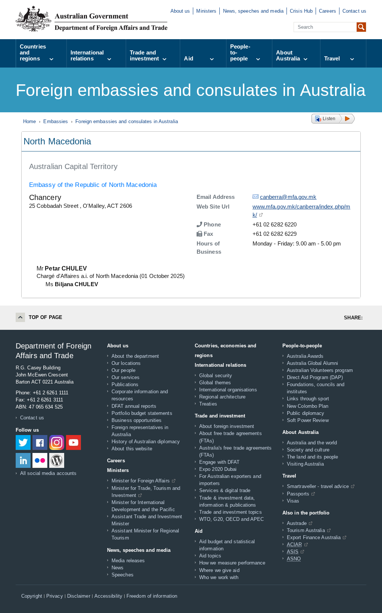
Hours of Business (209, 247)
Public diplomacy (306, 413)
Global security (215, 375)
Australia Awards (305, 356)
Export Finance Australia (314, 537)
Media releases (128, 560)
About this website (132, 448)
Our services (126, 377)
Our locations (126, 363)
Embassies (55, 121)
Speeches (123, 575)
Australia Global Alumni (312, 363)
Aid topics (210, 556)
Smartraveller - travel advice (318, 486)
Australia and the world (312, 442)
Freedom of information (151, 596)
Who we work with (219, 577)
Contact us (354, 11)
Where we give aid (219, 570)
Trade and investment (144, 55)
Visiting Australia (305, 464)
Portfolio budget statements (142, 413)
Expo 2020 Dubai (218, 469)
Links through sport (308, 398)
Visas (293, 501)
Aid (188, 58)
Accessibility (108, 596)
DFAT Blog (56, 460)
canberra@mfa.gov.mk (288, 197)
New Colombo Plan (308, 406)
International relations (87, 55)
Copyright (31, 596)
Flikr (39, 460)
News (117, 567)
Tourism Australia (306, 530)
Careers (327, 11)
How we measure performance (232, 563)
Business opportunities (137, 420)
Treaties (208, 404)
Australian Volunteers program (320, 370)
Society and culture (308, 450)
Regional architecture (222, 397)
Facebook (39, 442)
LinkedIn (23, 460)
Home (29, 121)
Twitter (23, 442)
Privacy (54, 596)
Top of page (45, 317)
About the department (135, 356)
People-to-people (240, 52)
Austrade (297, 523)
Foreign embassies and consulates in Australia (126, 121)
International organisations (228, 389)
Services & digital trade (224, 490)
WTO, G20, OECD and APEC (231, 519)
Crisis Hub (301, 11)
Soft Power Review (308, 420)
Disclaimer (78, 596)
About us (180, 11)
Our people (123, 370)
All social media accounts (48, 473)
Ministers (206, 11)
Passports (298, 494)
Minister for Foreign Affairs (141, 481)
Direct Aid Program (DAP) (315, 377)
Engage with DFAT (219, 462)
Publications (125, 384)
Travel (332, 58)
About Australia (288, 55)
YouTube (73, 442)
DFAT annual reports (134, 406)
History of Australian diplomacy (146, 441)
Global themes (215, 382)
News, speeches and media (253, 11)
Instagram (56, 442)
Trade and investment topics (230, 512)
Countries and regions (33, 52)
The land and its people (312, 457)
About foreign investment (226, 426)
